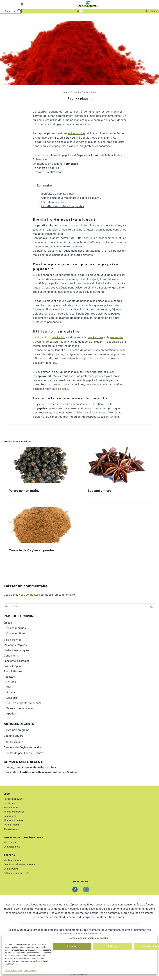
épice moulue (76, 133)
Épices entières (15, 633)
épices (64, 388)
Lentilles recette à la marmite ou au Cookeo (48, 772)
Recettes (9, 676)
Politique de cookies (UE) (16, 873)
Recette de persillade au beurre (23, 753)
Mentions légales (12, 860)
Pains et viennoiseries (20, 708)
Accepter (72, 946)
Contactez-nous (12, 846)
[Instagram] (86, 889)
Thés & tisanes (13, 671)
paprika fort (58, 337)
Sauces (11, 692)
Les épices (9, 803)
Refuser (112, 946)
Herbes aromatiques (16, 650)
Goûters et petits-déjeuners (23, 703)
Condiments (11, 655)
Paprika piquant (13, 741)
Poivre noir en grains (24, 490)
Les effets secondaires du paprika (62, 206)
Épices (8, 622)
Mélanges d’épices (15, 645)
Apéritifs (11, 713)
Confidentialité (30, 970)
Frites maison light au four (39, 767)
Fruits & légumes (14, 666)
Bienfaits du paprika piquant (58, 193)
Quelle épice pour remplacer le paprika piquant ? (71, 197)
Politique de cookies (13, 970)
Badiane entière (99, 490)
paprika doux (95, 337)
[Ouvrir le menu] (21, 4)
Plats (9, 687)
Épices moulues (16, 628)
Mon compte (151, 11)
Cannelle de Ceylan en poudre (31, 550)
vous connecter (28, 594)
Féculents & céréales (17, 660)
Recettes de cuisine (14, 798)
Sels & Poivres (12, 639)
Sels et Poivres (11, 807)
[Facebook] (75, 889)
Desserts (12, 697)
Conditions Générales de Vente (19, 864)
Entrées (11, 681)
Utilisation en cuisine (54, 202)
